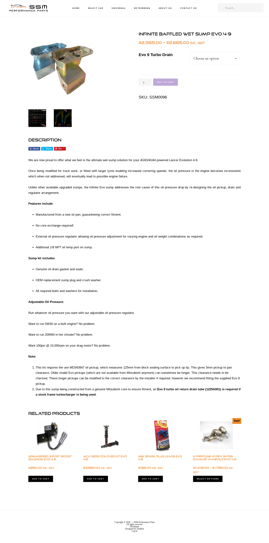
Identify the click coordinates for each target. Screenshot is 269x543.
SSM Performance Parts (28, 8)
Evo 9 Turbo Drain (156, 54)
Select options (208, 479)
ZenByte (140, 528)
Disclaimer (134, 526)
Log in (134, 531)
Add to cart (165, 82)
